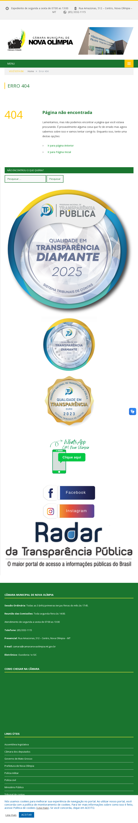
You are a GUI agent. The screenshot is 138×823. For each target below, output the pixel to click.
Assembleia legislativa (16, 744)
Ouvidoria (23, 654)
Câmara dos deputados (17, 751)
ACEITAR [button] (26, 814)
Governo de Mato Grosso (18, 758)
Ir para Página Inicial (59, 152)
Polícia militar (11, 773)
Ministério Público (14, 787)
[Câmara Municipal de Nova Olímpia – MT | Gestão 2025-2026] (69, 40)
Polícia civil (10, 780)
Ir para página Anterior (61, 145)
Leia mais (42, 807)
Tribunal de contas (14, 794)
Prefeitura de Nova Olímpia (19, 765)
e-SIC (34, 654)
